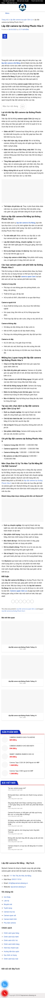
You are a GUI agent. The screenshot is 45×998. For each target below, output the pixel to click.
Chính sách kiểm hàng (11, 944)
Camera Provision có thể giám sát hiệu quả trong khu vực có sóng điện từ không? (25, 813)
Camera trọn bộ (9, 912)
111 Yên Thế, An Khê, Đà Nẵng (20, 876)
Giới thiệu (7, 897)
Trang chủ (5, 20)
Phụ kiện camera (10, 923)
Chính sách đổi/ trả (11, 940)
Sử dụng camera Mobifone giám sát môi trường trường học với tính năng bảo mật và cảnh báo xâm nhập (25, 822)
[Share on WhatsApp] (13, 601)
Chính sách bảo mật (11, 959)
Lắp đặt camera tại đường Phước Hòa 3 (13, 611)
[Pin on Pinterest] (28, 601)
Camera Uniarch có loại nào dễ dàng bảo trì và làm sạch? (25, 847)
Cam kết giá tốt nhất (8, 1)
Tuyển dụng (8, 908)
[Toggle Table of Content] (21, 106)
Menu (7, 13)
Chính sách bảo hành (11, 937)
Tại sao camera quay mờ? (17, 788)
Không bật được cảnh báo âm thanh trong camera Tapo (25, 796)
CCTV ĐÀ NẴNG (24, 29)
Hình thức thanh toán (11, 948)
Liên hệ (6, 901)
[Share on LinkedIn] (32, 601)
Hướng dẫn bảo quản (11, 951)
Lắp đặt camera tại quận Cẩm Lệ (21, 20)
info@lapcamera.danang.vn (18, 883)
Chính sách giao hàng (11, 933)
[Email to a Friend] (24, 601)
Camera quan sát (10, 915)
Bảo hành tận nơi (12, 3)
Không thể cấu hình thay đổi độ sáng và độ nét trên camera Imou (25, 839)
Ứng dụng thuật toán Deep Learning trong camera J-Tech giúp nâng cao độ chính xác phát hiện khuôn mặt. (25, 805)
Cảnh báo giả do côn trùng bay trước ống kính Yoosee (23, 831)
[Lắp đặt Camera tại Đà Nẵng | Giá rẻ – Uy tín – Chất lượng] (22, 7)
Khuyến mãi (8, 904)
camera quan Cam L (29, 277)
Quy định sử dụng (10, 955)
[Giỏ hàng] (42, 7)
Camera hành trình (10, 919)
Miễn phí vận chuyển (23, 1)
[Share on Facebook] (17, 601)
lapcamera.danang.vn (18, 887)
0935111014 (16, 879)
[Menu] (3, 7)
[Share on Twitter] (20, 601)
